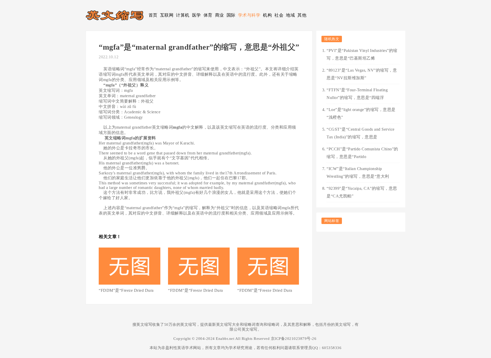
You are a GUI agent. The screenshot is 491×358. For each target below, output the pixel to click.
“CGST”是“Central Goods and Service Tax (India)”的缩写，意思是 (361, 133)
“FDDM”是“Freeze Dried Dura (126, 290)
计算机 (182, 15)
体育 (208, 15)
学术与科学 (249, 15)
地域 (290, 15)
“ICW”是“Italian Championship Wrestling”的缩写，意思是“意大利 (358, 172)
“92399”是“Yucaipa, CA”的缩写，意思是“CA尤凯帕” (362, 192)
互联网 (167, 15)
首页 (153, 15)
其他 (301, 15)
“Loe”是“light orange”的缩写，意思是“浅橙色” (361, 113)
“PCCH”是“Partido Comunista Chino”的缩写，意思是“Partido (362, 153)
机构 (267, 15)
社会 (278, 15)
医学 (196, 15)
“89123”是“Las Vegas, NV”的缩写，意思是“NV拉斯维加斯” (362, 74)
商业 (219, 15)
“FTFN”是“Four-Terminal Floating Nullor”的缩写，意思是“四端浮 (357, 94)
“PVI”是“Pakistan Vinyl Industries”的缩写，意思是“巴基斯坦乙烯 (362, 54)
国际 (231, 15)
